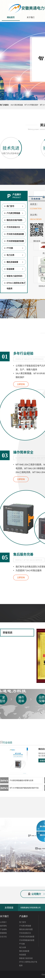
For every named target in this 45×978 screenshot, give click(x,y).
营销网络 (3, 933)
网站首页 (11, 17)
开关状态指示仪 (13, 227)
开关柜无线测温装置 (15, 234)
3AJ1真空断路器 (17, 105)
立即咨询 (21, 384)
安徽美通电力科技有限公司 (30, 907)
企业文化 (3, 936)
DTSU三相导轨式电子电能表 (16, 285)
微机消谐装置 (12, 262)
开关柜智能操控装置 (15, 241)
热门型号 (10, 206)
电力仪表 (10, 255)
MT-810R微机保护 (31, 105)
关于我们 (30, 17)
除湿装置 (10, 269)
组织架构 (3, 925)
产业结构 (3, 929)
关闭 (43, 197)
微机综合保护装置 (14, 220)
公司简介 (3, 922)
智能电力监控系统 (14, 276)
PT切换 (10, 248)
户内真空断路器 (13, 213)
